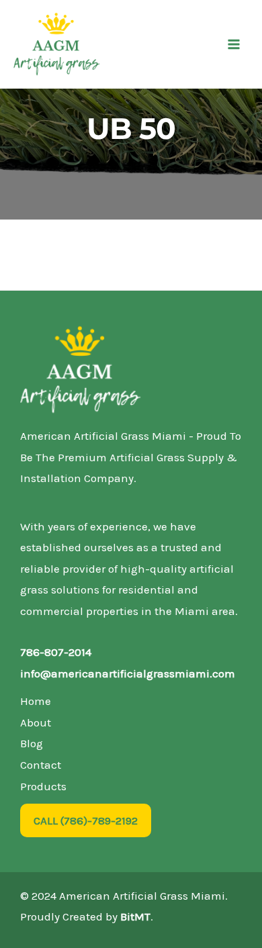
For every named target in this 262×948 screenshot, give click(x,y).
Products (43, 786)
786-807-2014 (55, 652)
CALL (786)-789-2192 (86, 820)
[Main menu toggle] (234, 44)
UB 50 (131, 128)
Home (35, 701)
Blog (31, 743)
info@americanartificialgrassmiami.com (127, 673)
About (35, 722)
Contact (40, 764)
